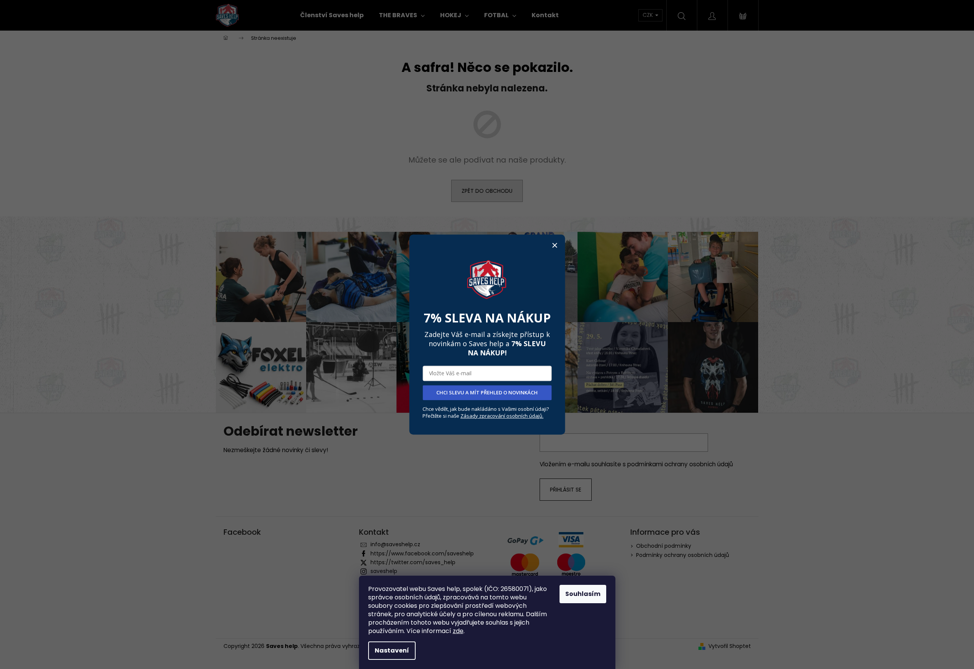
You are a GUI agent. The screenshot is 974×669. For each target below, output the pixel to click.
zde (458, 631)
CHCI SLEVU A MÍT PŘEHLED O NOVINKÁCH (487, 392)
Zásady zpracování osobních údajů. (501, 415)
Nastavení (392, 650)
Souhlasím (582, 593)
